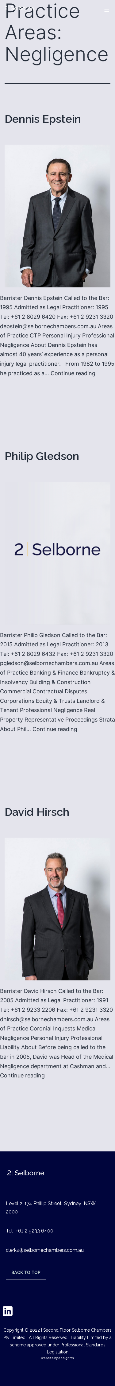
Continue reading (73, 373)
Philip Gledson (42, 456)
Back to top (25, 1272)
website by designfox (57, 1358)
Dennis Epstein (43, 118)
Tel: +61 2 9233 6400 (29, 1231)
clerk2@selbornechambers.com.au (45, 1250)
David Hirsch (37, 811)
